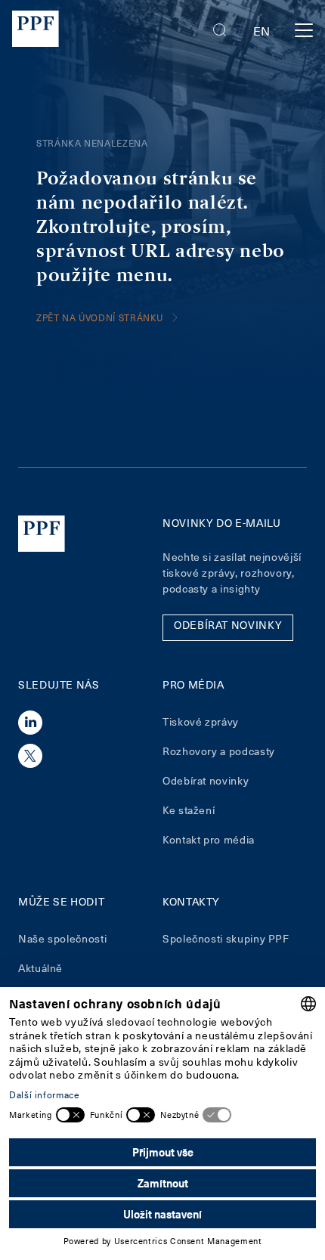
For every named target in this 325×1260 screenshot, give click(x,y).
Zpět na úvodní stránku (99, 317)
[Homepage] (35, 31)
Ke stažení (188, 810)
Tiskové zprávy (200, 721)
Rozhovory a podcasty (218, 751)
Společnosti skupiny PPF (225, 938)
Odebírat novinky (205, 780)
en (262, 30)
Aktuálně (40, 968)
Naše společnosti (62, 938)
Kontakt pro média (208, 839)
